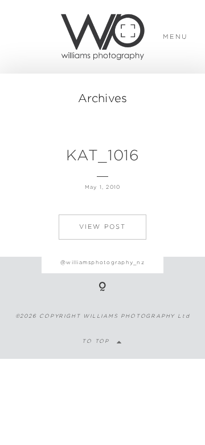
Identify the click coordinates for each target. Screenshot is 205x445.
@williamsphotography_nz (102, 262)
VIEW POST (102, 226)
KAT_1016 (102, 155)
